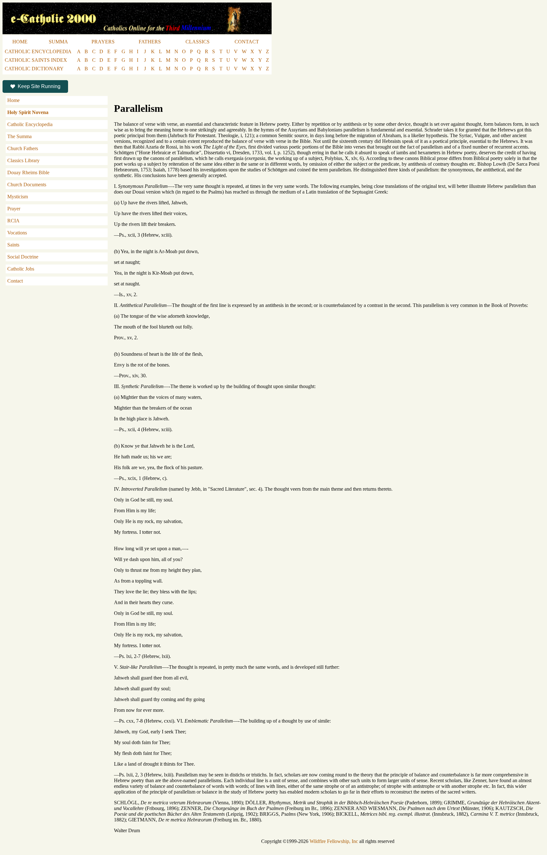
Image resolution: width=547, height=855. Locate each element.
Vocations (17, 232)
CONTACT (247, 41)
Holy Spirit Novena (27, 112)
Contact (15, 281)
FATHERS (150, 41)
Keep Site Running (39, 86)
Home (13, 100)
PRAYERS (103, 41)
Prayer (13, 208)
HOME (20, 41)
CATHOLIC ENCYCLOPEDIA (38, 51)
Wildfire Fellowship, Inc (334, 841)
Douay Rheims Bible (28, 172)
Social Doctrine (22, 256)
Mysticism (17, 196)
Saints (13, 244)
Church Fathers (22, 148)
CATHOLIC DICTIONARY (34, 68)
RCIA (13, 220)
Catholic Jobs (20, 268)
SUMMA (58, 41)
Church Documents (26, 184)
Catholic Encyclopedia (30, 124)
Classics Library (23, 160)
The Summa (19, 136)
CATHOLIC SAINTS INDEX (36, 60)
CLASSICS (197, 41)
